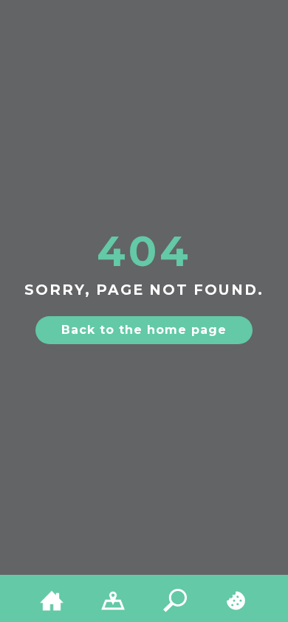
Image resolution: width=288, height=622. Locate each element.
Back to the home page (144, 330)
